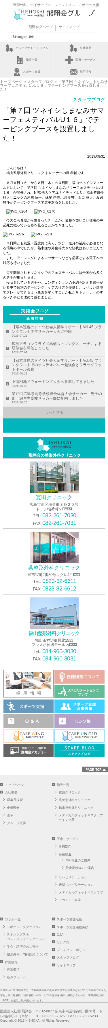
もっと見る (54, 412)
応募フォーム (16, 977)
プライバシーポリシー (72, 950)
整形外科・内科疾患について (27, 954)
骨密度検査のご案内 (80, 868)
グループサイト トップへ (32, 47)
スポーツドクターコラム (24, 927)
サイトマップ (69, 27)
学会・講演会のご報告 (23, 946)
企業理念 (13, 807)
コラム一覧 (13, 919)
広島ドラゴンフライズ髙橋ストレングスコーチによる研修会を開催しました (57, 348)
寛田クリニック (70, 792)
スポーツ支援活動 (69, 919)
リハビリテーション (73, 877)
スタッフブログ (40, 82)
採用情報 (85, 71)
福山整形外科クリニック (76, 807)
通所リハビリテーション (76, 884)
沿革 (10, 815)
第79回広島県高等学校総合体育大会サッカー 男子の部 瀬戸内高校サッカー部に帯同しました (57, 398)
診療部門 (65, 846)
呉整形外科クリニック (74, 800)
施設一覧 (31, 59)
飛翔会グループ (41, 27)
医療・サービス (85, 59)
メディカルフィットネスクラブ (81, 892)
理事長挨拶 (15, 800)
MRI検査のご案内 (78, 860)
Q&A (60, 934)
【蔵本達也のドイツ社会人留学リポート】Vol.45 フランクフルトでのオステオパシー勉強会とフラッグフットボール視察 (57, 366)
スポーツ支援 (31, 71)
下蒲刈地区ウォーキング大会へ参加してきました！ (55, 383)
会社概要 (85, 47)
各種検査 (65, 854)
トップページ (11, 82)
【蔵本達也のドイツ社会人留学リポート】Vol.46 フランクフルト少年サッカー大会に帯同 (57, 331)
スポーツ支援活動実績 (72, 927)
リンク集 (63, 942)
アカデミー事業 (70, 900)
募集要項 (13, 969)
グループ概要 (16, 823)
